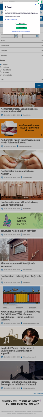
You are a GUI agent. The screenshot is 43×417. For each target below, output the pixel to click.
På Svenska (28, 4)
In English (35, 4)
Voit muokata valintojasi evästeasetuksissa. (21, 31)
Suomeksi (22, 4)
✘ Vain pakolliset (21, 23)
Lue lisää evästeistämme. (11, 19)
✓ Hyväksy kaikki (21, 27)
